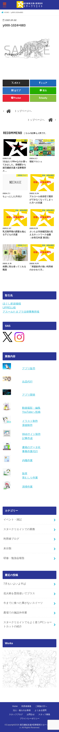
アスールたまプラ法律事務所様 (21, 311)
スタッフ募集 (44, 714)
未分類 (7, 548)
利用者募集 (26, 706)
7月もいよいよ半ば (14, 583)
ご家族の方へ (41, 706)
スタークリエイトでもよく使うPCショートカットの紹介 (27, 624)
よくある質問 (40, 710)
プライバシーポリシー (29, 718)
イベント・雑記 (12, 519)
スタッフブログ (16, 714)
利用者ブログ (11, 538)
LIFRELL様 (9, 307)
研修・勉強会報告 (13, 558)
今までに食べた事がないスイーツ (23, 602)
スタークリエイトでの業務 (19, 529)
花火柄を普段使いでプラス (19, 593)
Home (15, 706)
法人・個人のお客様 (22, 710)
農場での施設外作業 (15, 612)
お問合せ (31, 714)
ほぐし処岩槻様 (12, 303)
